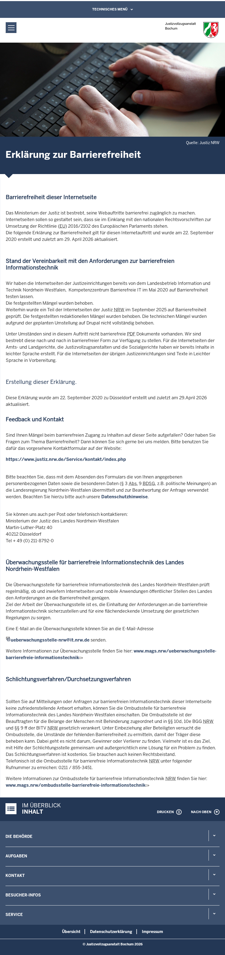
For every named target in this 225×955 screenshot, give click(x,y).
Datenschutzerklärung (111, 931)
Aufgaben (16, 856)
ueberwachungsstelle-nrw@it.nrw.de (50, 640)
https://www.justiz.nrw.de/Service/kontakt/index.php (66, 459)
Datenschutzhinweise (124, 497)
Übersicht (71, 931)
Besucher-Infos (23, 895)
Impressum (152, 931)
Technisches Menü (110, 9)
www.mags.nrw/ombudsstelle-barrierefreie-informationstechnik (75, 785)
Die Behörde (18, 836)
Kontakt (15, 875)
